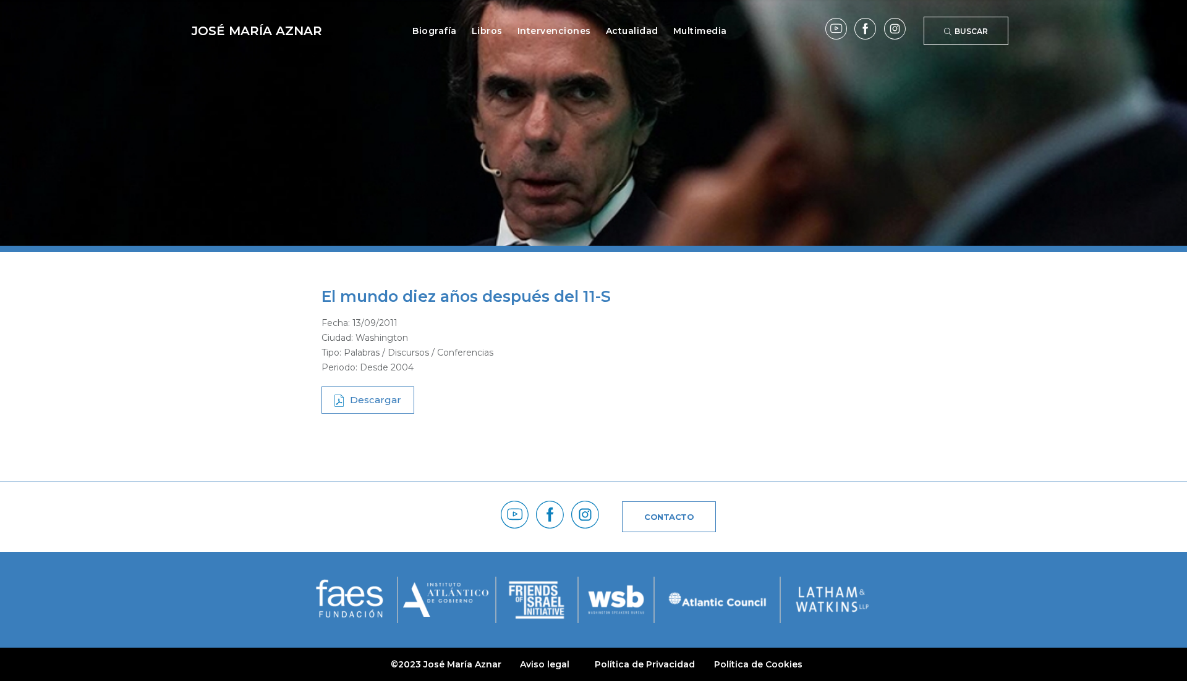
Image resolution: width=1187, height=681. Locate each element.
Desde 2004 (387, 367)
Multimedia (700, 30)
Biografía (434, 30)
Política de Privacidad (645, 664)
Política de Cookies (758, 664)
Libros (487, 30)
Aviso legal (544, 664)
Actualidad (632, 30)
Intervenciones (554, 30)
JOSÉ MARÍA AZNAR (257, 30)
